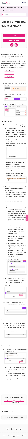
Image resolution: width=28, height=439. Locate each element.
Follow (14, 35)
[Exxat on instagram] (16, 429)
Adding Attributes (9, 70)
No (20, 400)
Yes (8, 400)
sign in (10, 417)
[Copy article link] (12, 45)
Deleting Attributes (9, 77)
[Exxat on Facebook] (7, 429)
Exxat (2, 7)
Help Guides (9, 7)
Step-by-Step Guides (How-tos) (18, 9)
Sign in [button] (24, 2)
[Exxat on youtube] (20, 429)
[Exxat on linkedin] (12, 429)
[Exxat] (6, 3)
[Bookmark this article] (16, 45)
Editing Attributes (9, 74)
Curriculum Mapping (8, 10)
